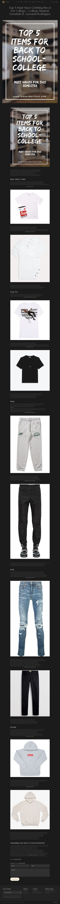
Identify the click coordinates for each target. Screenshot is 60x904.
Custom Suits (25, 890)
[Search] (51, 2)
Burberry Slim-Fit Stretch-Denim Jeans (30, 667)
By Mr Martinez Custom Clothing (11, 902)
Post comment (15, 879)
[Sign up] (20, 892)
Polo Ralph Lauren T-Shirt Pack (30, 231)
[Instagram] (57, 902)
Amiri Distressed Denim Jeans (30, 577)
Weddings (25, 891)
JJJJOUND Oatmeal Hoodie (30, 786)
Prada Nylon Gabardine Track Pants (29, 480)
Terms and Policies (21, 902)
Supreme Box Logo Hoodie (30, 736)
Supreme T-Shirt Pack (30, 186)
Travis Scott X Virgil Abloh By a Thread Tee (30, 297)
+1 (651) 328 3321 (35, 890)
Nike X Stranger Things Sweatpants (30, 412)
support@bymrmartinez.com (37, 891)
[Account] (53, 2)
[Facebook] (55, 902)
